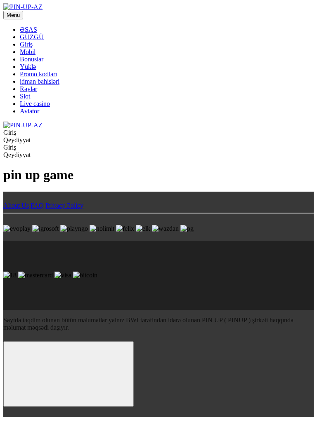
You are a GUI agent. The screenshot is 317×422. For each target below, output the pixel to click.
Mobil (27, 51)
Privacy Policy (64, 205)
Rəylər (28, 88)
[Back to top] (68, 374)
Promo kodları (38, 73)
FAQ (37, 205)
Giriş (26, 44)
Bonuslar (31, 59)
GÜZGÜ (32, 36)
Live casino (35, 103)
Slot (25, 96)
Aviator (29, 111)
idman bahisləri (39, 81)
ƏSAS (28, 29)
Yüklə (28, 66)
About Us (16, 205)
